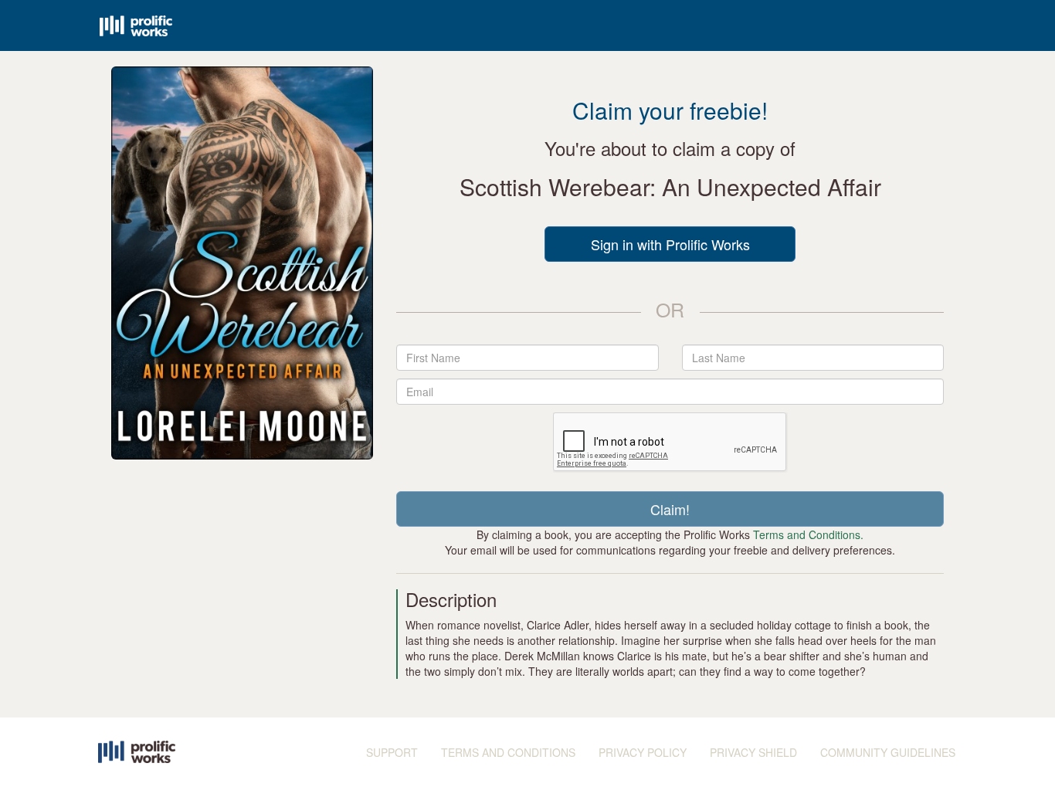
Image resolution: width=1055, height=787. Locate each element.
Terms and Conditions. (808, 534)
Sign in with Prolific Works (670, 244)
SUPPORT (392, 752)
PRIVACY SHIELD (753, 752)
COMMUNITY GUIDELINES (887, 752)
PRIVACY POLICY (643, 752)
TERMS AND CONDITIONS (508, 752)
